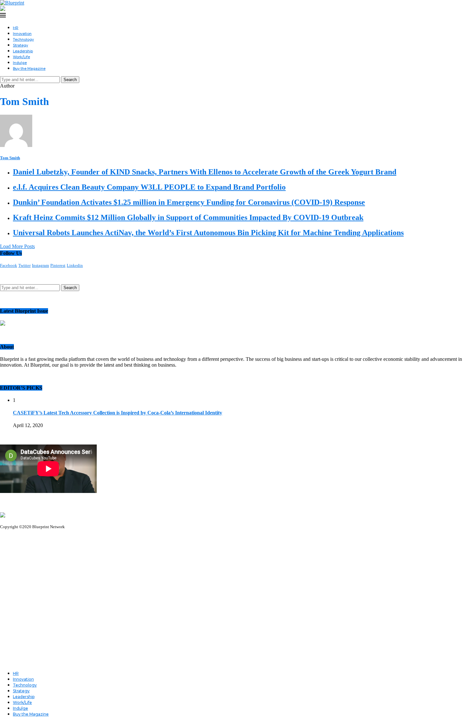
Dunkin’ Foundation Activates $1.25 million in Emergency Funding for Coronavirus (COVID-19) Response (189, 202)
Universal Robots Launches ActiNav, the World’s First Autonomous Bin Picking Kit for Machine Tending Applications (208, 232)
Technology (23, 39)
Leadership (23, 51)
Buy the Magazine (29, 68)
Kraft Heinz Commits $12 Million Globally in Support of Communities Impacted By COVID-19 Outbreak (188, 217)
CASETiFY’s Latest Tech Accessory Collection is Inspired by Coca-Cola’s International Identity (117, 412)
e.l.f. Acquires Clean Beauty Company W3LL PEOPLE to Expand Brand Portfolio (149, 187)
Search (70, 79)
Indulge (20, 62)
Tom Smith (10, 157)
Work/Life (21, 57)
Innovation (22, 33)
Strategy (20, 45)
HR (15, 28)
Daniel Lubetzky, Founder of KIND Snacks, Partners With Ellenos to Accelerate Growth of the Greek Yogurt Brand (204, 172)
